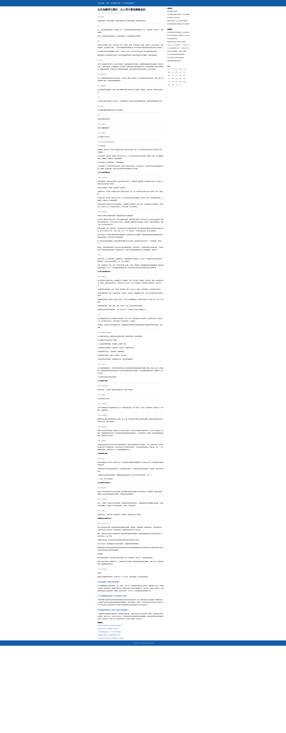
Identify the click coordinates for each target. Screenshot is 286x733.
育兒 (169, 78)
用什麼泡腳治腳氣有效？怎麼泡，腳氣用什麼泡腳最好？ (113, 610)
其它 (180, 85)
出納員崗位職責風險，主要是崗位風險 (176, 51)
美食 (184, 72)
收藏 (176, 78)
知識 (176, 85)
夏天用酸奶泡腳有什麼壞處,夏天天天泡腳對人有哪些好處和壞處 (183, 24)
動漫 (180, 81)
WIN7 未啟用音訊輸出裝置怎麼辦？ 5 (176, 54)
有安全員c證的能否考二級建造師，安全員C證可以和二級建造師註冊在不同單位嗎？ (188, 35)
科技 (184, 69)
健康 (107, 3)
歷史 (176, 81)
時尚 (180, 72)
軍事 (169, 85)
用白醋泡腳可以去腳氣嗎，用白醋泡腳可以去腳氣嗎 (110, 638)
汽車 (173, 75)
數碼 (176, 72)
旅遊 (184, 75)
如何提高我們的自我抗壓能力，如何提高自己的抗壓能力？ (181, 32)
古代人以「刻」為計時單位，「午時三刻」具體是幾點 (180, 45)
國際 (184, 81)
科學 (173, 78)
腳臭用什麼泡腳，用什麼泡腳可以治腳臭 (107, 628)
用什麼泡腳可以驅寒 (172, 11)
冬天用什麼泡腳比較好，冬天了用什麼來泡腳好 (109, 632)
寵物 (180, 78)
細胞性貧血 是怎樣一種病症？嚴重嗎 (176, 41)
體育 (173, 81)
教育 (173, 69)
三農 (169, 81)
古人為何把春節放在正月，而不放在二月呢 (177, 48)
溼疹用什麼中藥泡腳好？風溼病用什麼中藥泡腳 (109, 625)
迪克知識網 (101, 3)
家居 (176, 75)
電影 (173, 85)
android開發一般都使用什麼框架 (175, 57)
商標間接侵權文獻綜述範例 (174, 60)
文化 (176, 69)
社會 (169, 69)
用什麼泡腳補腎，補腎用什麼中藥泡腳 (108, 582)
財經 (180, 75)
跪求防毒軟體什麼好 (172, 38)
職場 (184, 78)
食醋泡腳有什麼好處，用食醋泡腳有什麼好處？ (109, 635)
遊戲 (169, 75)
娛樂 (169, 72)
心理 (173, 72)
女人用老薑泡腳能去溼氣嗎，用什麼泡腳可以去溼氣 (112, 596)
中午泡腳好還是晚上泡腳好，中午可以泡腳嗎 (178, 14)
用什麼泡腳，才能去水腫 (173, 17)
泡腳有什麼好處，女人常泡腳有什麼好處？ (177, 20)
